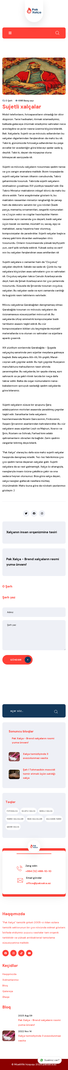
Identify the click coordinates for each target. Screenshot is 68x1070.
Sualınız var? (51, 1060)
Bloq (5, 985)
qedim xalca (13, 827)
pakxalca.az (49, 1064)
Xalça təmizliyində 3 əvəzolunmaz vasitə (35, 756)
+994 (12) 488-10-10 (38, 871)
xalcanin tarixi (53, 819)
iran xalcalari (34, 819)
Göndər (16, 659)
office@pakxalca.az (38, 883)
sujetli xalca (28, 811)
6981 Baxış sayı (26, 100)
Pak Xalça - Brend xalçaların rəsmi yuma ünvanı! (33, 740)
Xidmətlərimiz (10, 979)
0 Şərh (8, 100)
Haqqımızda (9, 974)
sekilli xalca (46, 811)
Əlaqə (5, 997)
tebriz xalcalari (15, 819)
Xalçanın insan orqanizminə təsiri (31, 532)
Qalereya (7, 991)
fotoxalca (12, 811)
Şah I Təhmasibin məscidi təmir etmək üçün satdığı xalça (39, 774)
